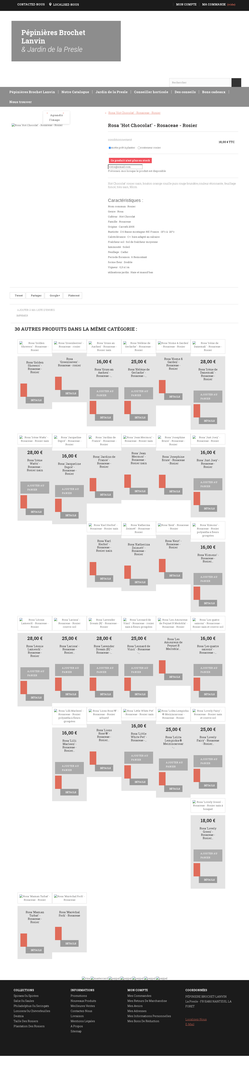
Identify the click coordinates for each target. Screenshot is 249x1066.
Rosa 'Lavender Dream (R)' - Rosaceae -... (104, 650)
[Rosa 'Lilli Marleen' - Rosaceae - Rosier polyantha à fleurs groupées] (69, 716)
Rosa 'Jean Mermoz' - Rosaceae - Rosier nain (139, 458)
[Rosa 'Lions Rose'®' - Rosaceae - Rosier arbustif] (104, 714)
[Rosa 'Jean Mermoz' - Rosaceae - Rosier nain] (138, 439)
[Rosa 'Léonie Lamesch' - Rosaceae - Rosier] (34, 623)
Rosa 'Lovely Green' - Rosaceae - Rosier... (208, 833)
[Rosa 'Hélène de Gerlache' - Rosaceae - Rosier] (138, 346)
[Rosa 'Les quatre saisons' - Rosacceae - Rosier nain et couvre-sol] (208, 623)
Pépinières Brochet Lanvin (53, 41)
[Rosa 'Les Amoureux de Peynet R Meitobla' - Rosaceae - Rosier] (173, 623)
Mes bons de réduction (143, 1021)
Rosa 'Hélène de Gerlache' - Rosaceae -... (139, 373)
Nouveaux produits (83, 1001)
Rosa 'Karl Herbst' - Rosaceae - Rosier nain (104, 545)
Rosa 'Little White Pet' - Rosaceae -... (139, 737)
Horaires (23, 75)
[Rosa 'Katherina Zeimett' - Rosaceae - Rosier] (138, 528)
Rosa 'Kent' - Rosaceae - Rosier (173, 544)
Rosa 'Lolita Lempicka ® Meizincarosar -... (173, 742)
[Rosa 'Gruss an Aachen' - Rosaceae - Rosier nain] (104, 346)
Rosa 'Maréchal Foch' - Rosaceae (69, 914)
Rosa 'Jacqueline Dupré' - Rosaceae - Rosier (69, 468)
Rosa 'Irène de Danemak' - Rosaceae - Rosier (207, 374)
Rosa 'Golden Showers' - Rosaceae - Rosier (35, 367)
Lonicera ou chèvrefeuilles (32, 1011)
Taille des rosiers (26, 1021)
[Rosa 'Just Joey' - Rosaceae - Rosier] (208, 439)
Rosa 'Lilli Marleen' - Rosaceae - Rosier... (69, 745)
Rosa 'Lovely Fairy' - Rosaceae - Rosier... (208, 741)
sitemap (76, 1031)
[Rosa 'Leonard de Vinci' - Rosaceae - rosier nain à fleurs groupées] (138, 623)
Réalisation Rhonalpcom (226, 1060)
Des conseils (185, 92)
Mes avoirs (135, 1006)
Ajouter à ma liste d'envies (36, 310)
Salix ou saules (24, 1001)
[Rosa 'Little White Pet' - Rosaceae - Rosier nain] (138, 712)
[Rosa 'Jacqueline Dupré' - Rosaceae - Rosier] (69, 440)
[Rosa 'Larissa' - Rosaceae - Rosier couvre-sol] (69, 623)
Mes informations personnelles (149, 1016)
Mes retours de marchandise (147, 1001)
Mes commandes (139, 996)
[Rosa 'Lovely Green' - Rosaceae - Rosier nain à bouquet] (208, 805)
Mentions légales (83, 1021)
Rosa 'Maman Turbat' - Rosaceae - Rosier (35, 917)
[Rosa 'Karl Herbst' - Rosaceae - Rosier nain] (104, 526)
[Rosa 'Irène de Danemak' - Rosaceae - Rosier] (208, 346)
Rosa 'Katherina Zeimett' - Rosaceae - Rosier (139, 549)
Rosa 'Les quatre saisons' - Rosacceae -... (208, 650)
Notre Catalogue (75, 92)
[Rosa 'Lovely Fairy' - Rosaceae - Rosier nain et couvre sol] (208, 714)
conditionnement (120, 139)
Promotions (79, 996)
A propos (77, 1026)
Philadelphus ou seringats (31, 1006)
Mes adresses (136, 1011)
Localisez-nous (196, 1019)
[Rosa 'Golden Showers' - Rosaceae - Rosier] (34, 346)
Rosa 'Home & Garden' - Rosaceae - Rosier (173, 363)
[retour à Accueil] (14, 112)
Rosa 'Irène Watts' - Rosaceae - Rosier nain (35, 465)
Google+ (54, 295)
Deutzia (19, 1016)
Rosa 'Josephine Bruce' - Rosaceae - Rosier (173, 460)
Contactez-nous (81, 1011)
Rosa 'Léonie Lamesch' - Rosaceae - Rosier (34, 651)
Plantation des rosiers (29, 1026)
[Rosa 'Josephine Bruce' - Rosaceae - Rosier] (173, 440)
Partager (36, 295)
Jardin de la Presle (112, 92)
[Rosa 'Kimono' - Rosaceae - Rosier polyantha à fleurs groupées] (208, 530)
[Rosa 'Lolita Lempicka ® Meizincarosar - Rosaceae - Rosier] (173, 714)
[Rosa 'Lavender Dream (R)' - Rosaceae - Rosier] (104, 623)
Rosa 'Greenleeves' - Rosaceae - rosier (69, 362)
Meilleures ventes (83, 1006)
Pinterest (74, 295)
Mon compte (137, 990)
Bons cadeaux (214, 92)
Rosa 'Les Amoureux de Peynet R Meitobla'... (173, 644)
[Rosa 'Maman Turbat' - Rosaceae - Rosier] (34, 898)
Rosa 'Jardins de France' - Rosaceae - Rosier (104, 461)
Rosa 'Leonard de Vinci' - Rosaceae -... (138, 650)
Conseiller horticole (151, 92)
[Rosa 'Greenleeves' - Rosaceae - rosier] (69, 344)
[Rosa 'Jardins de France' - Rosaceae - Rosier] (104, 440)
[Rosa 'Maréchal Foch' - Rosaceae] (69, 898)
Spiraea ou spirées (26, 996)
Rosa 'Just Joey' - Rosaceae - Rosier (208, 464)
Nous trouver (20, 101)
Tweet (18, 295)
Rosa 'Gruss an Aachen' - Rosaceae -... (104, 373)
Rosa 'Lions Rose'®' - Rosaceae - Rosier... (104, 735)
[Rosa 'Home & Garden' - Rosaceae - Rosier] (173, 344)
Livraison (77, 1016)
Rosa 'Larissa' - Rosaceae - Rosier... (69, 650)
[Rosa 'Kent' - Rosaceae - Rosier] (173, 526)
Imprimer (22, 315)
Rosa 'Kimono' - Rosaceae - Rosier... (208, 558)
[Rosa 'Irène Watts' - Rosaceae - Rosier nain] (34, 439)
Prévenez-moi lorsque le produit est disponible (137, 171)
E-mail (189, 1024)
